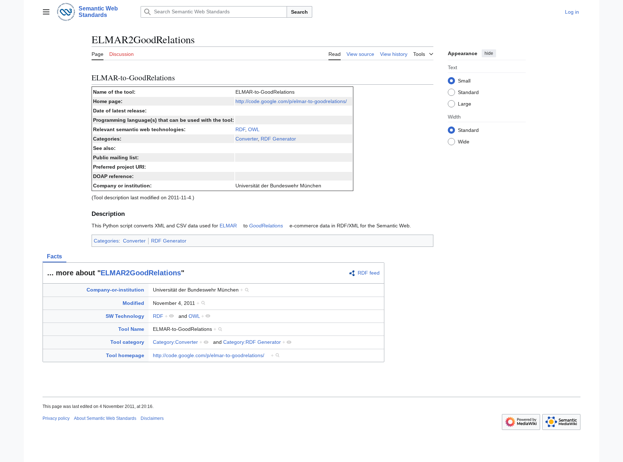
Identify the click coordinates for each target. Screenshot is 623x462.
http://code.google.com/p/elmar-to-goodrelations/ (291, 101)
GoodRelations (266, 225)
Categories (106, 241)
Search (299, 12)
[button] (46, 12)
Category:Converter (175, 342)
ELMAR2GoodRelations (141, 273)
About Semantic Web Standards (105, 418)
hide (489, 53)
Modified (133, 303)
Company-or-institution (115, 290)
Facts (54, 256)
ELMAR (228, 225)
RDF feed (369, 273)
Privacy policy (56, 418)
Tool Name (131, 329)
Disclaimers (152, 418)
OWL (254, 129)
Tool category (127, 342)
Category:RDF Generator (252, 342)
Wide (463, 141)
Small (464, 80)
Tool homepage (125, 355)
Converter (246, 139)
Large (464, 103)
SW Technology (125, 316)
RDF (240, 129)
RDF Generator (278, 139)
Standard (468, 92)
